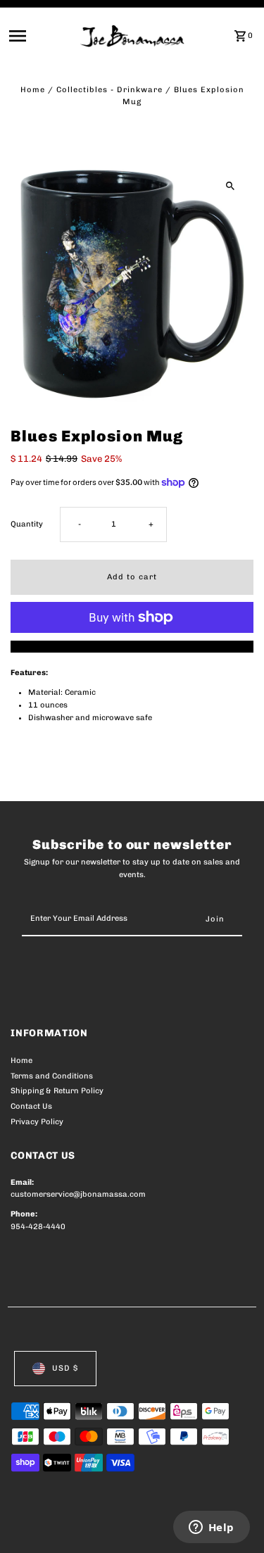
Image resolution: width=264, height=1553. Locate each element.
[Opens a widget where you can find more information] (211, 1528)
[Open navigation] (40, 36)
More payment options (132, 646)
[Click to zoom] (230, 185)
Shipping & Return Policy (57, 1090)
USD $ (65, 1368)
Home (32, 89)
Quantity (27, 524)
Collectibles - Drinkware (109, 89)
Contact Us (31, 1106)
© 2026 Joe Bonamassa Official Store (86, 1526)
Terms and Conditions (52, 1076)
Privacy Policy (37, 1121)
